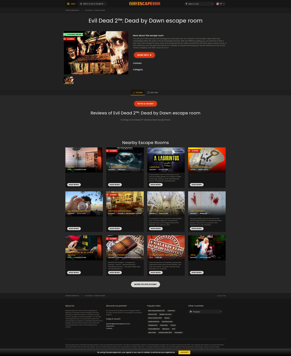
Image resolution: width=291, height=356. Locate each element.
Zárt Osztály (196, 211)
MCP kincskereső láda (120, 211)
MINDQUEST (122, 170)
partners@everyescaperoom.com (118, 324)
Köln (173, 329)
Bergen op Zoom (165, 314)
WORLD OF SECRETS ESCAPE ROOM (129, 257)
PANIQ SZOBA (163, 213)
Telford (173, 325)
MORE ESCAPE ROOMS (145, 284)
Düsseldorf (178, 332)
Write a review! (145, 103)
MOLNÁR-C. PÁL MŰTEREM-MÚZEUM (129, 213)
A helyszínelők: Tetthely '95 (163, 255)
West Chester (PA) (155, 318)
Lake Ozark (152, 332)
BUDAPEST (112, 170)
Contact (109, 328)
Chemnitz (171, 311)
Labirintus (154, 167)
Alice (192, 255)
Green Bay (164, 325)
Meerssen (165, 329)
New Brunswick (167, 322)
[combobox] (199, 4)
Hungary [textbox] (196, 312)
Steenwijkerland (153, 329)
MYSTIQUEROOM (205, 257)
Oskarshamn (152, 325)
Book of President (118, 255)
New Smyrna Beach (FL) (156, 311)
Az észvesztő (156, 211)
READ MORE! (74, 185)
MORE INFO (143, 55)
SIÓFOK (192, 170)
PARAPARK (158, 257)
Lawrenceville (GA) (165, 332)
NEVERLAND (203, 213)
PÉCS (69, 170)
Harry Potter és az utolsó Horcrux (80, 253)
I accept (184, 352)
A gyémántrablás (117, 167)
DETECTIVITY (81, 213)
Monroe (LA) (152, 314)
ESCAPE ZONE (163, 170)
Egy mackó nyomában (79, 211)
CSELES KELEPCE (203, 170)
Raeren (167, 318)
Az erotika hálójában (201, 167)
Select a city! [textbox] (193, 4)
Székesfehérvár (153, 322)
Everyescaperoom (71, 10)
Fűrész (71, 167)
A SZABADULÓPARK (80, 170)
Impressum (110, 326)
